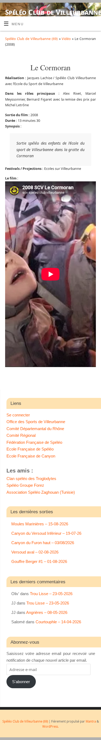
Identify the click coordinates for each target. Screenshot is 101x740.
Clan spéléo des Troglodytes (31, 478)
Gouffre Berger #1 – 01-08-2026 (39, 561)
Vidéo (67, 38)
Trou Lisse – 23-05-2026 (51, 593)
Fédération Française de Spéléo (34, 442)
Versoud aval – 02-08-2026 (34, 552)
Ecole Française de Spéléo (30, 449)
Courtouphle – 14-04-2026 (58, 622)
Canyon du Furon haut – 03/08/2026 (42, 542)
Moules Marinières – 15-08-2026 (39, 524)
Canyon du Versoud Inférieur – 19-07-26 (46, 533)
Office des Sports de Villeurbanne (35, 421)
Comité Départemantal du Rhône (35, 428)
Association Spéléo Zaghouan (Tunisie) (40, 492)
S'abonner (21, 681)
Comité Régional (21, 435)
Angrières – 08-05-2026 (46, 612)
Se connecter (18, 415)
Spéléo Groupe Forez (25, 485)
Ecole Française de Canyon (30, 456)
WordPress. (50, 726)
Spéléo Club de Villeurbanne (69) (53, 16)
